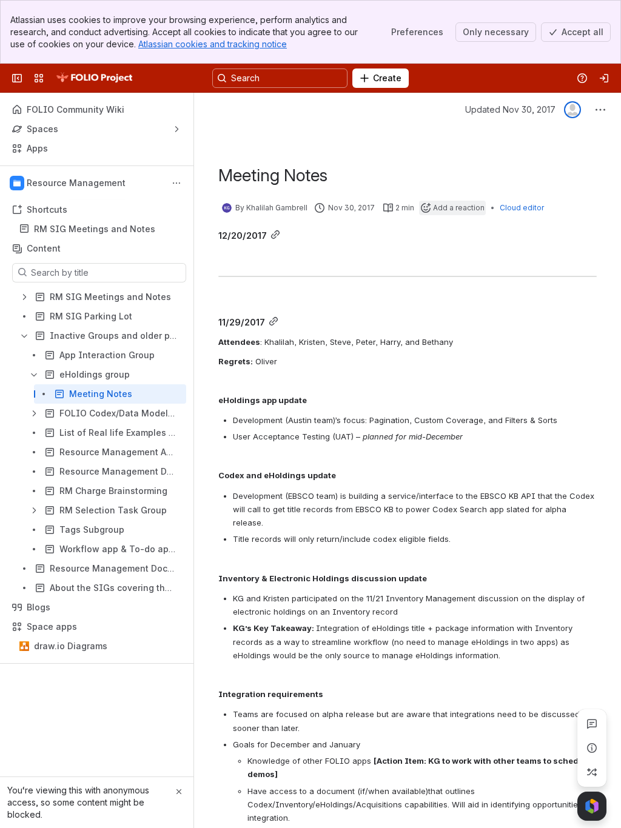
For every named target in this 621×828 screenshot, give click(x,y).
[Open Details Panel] (592, 748)
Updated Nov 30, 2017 (510, 109)
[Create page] (592, 772)
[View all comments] (592, 723)
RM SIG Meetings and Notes (94, 229)
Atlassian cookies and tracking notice (212, 44)
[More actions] (176, 183)
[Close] (179, 791)
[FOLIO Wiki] (94, 78)
